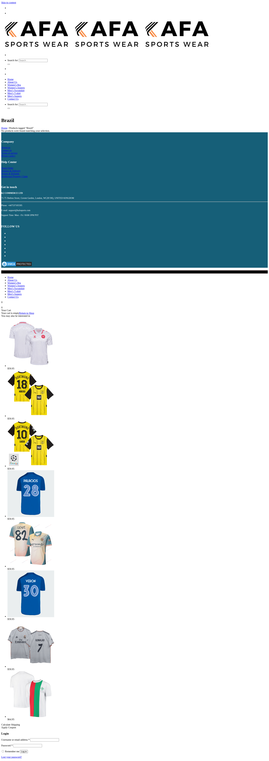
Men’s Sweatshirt (15, 90)
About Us (12, 82)
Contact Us (13, 99)
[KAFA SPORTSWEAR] (106, 49)
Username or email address (15, 739)
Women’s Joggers (16, 87)
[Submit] (8, 64)
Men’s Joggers (14, 96)
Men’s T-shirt (14, 93)
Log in (24, 751)
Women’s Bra (14, 85)
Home (10, 79)
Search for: (12, 60)
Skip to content (8, 2)
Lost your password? (11, 757)
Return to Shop (26, 313)
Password (7, 745)
